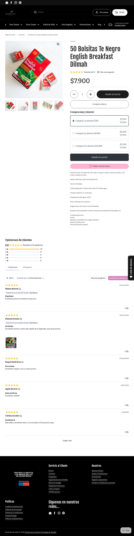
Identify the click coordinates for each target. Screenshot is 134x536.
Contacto (52, 474)
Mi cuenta (104, 12)
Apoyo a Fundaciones (100, 474)
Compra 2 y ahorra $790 (87, 121)
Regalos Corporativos (99, 480)
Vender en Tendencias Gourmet (103, 483)
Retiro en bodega (55, 483)
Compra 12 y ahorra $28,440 (89, 146)
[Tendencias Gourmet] (10, 12)
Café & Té (21, 35)
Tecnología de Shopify (48, 532)
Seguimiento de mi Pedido (58, 480)
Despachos (53, 477)
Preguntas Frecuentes (57, 486)
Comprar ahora (99, 104)
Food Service (96, 477)
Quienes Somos (97, 471)
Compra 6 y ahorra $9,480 (88, 133)
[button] (119, 12)
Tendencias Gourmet (32, 532)
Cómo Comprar (54, 489)
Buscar (51, 471)
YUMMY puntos (54, 492)
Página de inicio (10, 35)
